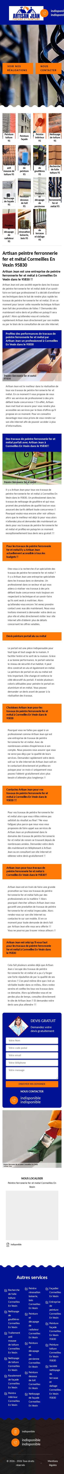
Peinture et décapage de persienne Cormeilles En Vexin (34, 1355)
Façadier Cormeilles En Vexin (54, 1292)
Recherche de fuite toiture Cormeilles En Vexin (13, 1298)
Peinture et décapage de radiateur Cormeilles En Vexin (34, 1326)
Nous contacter (49, 68)
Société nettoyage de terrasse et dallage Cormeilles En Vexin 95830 (54, 1382)
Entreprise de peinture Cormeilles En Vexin (54, 1310)
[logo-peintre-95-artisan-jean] (24, 13)
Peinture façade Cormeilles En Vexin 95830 (54, 1331)
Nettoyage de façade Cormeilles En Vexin (34, 1400)
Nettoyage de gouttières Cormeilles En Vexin (13, 1319)
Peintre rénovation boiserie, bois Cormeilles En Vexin (34, 1298)
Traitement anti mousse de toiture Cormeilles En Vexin (13, 1343)
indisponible (31, 1098)
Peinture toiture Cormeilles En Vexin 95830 (54, 1353)
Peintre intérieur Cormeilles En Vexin (13, 1399)
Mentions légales (53, 1463)
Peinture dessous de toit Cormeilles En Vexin (34, 1380)
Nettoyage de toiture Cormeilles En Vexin (13, 1364)
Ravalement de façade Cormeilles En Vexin (13, 1382)
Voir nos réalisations (17, 68)
